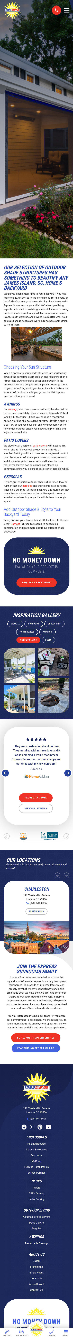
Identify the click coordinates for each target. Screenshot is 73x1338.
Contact (15, 523)
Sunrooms (36, 1155)
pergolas (27, 485)
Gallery (36, 1260)
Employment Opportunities (36, 1037)
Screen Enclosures (36, 1149)
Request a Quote (36, 797)
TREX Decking (36, 1193)
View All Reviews (36, 808)
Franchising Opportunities (35, 1048)
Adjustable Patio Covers (36, 1216)
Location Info (36, 911)
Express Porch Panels (36, 1166)
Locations (36, 1278)
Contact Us (36, 1289)
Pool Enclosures (37, 1143)
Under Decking (36, 1199)
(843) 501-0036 (38, 903)
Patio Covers (36, 1222)
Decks (36, 1181)
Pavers (36, 1187)
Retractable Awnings (36, 1243)
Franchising (36, 1266)
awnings (12, 409)
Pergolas (36, 1228)
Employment (37, 1272)
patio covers (39, 445)
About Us (36, 1254)
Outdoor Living (36, 1210)
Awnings (36, 1237)
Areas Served (36, 1284)
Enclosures (36, 1137)
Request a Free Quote (36, 582)
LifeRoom (36, 1161)
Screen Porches (36, 1172)
